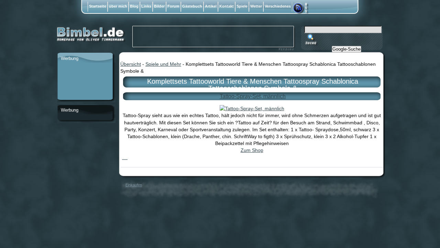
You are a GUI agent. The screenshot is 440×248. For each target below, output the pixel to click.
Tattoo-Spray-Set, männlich (253, 96)
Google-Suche (346, 49)
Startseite (97, 6)
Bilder (159, 6)
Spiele (242, 6)
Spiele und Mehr (163, 64)
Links (146, 6)
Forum (173, 6)
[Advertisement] (84, 81)
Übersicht (130, 64)
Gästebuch (192, 6)
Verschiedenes (278, 6)
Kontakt (226, 6)
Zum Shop (252, 150)
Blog (134, 6)
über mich (118, 6)
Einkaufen (133, 185)
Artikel (211, 6)
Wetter (256, 6)
